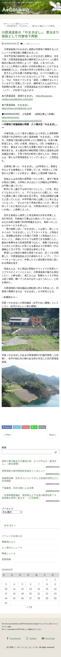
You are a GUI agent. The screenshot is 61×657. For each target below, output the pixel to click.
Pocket (26, 427)
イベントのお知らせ (12, 536)
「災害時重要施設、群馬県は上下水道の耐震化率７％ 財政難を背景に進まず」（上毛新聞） (30, 496)
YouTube (49, 638)
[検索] (55, 452)
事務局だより (8, 542)
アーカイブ (7, 508)
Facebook (7, 427)
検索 (4, 447)
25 (14, 598)
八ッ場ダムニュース (31, 44)
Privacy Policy (43, 624)
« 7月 (29, 607)
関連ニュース (8, 553)
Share (43, 427)
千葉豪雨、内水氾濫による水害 (18, 488)
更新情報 (6, 559)
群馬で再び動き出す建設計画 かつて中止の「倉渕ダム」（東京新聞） (29, 462)
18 (14, 593)
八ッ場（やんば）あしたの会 (26, 647)
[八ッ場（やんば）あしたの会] (16, 9)
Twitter (17, 427)
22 (47, 593)
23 (55, 593)
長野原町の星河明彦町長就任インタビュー (23, 471)
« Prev (7, 435)
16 (55, 589)
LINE (35, 427)
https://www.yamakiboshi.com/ (17, 108)
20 (30, 593)
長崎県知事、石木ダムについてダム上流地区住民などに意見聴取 (30, 479)
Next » (52, 435)
